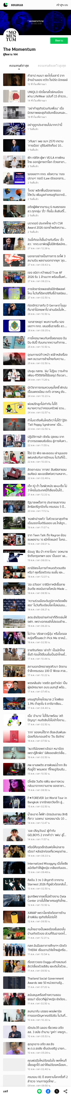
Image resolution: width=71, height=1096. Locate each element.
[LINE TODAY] (5, 5)
